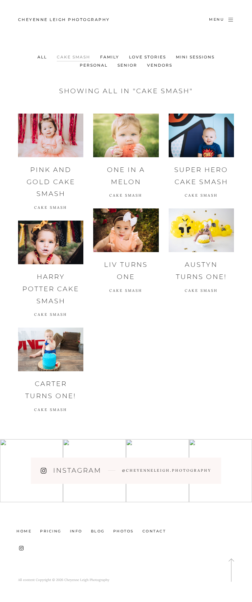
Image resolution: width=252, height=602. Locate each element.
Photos (123, 531)
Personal (94, 65)
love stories (147, 56)
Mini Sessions (195, 56)
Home (24, 531)
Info (76, 531)
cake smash (73, 56)
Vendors (159, 65)
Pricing (50, 531)
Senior (127, 65)
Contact (154, 531)
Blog (98, 531)
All (42, 56)
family (109, 56)
